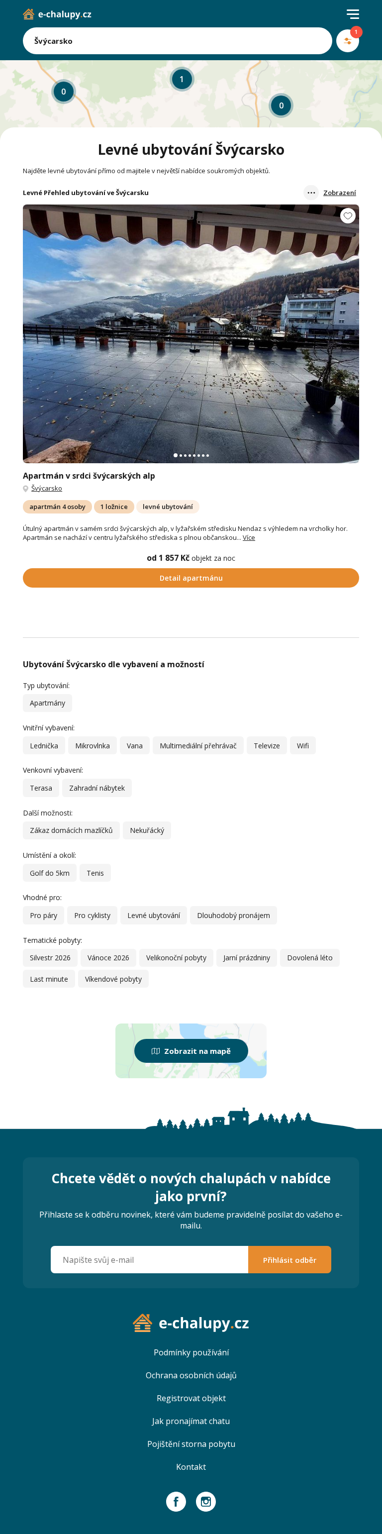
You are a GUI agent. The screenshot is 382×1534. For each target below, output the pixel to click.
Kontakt (191, 1466)
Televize (267, 745)
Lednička (44, 745)
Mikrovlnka (92, 745)
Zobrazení (339, 192)
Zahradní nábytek (97, 788)
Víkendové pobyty (113, 979)
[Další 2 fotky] (191, 334)
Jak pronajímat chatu (191, 1421)
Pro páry (43, 915)
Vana (135, 745)
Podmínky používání (191, 1352)
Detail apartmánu (191, 578)
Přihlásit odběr (289, 1260)
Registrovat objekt (191, 1398)
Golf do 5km (50, 873)
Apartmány (47, 703)
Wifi (303, 745)
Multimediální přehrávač (198, 745)
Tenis (95, 873)
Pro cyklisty (92, 915)
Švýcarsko (46, 488)
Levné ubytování (153, 915)
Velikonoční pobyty (176, 957)
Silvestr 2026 (50, 957)
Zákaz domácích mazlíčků (71, 830)
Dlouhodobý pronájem (233, 915)
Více (249, 537)
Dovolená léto (310, 957)
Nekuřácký (147, 830)
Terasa (41, 788)
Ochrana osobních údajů (191, 1375)
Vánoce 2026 (108, 957)
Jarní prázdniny (246, 957)
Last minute (49, 979)
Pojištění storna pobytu (191, 1443)
